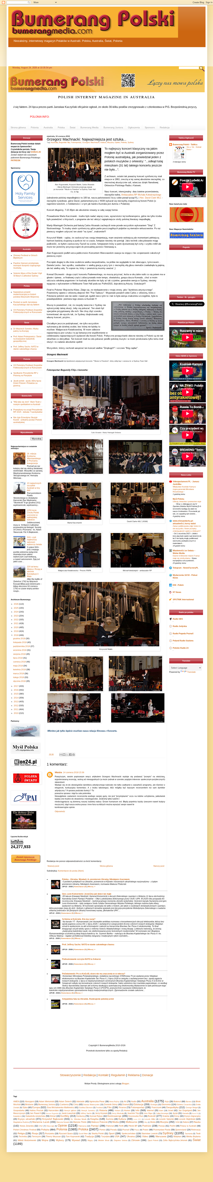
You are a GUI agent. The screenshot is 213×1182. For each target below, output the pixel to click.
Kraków (166, 1116)
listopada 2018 (20, 642)
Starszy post (158, 866)
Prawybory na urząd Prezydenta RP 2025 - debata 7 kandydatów (27, 411)
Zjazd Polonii (153, 1140)
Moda (152, 1122)
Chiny (76, 1104)
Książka (94, 1119)
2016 (16, 690)
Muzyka (110, 142)
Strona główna (18, 127)
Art (125, 1101)
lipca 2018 (18, 658)
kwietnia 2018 (19, 669)
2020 (16, 627)
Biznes (188, 1102)
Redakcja (165, 127)
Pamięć (95, 1125)
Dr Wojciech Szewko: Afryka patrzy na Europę (25, 330)
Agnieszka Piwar (97, 1101)
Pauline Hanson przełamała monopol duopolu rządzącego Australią (26, 265)
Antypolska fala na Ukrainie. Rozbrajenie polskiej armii (88, 999)
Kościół (151, 1116)
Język (175, 1113)
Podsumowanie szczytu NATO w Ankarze (81, 959)
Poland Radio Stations (183, 641)
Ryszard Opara (66, 1133)
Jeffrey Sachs (86, 1113)
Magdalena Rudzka (21, 1122)
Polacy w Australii (188, 1126)
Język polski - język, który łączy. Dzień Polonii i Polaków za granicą (27, 383)
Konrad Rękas (96, 1116)
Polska (61, 127)
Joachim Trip (133, 1113)
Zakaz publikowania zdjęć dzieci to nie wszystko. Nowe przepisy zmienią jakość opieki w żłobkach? (187, 528)
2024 (16, 612)
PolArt (172, 1126)
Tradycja (89, 1136)
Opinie (117, 142)
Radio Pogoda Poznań (183, 633)
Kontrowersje (114, 1116)
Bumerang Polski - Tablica (185, 144)
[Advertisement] (88, 54)
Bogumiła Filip (64, 142)
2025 (16, 608)
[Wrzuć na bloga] (64, 754)
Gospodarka (18, 1110)
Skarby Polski (98, 1133)
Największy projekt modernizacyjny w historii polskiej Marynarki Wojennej (26, 294)
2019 (16, 631)
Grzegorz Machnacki (91, 142)
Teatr (198, 1133)
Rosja (35, 1133)
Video (145, 1136)
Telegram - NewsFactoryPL (185, 568)
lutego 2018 (18, 677)
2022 (16, 619)
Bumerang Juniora (113, 127)
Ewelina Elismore (86, 1107)
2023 (16, 616)
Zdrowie (135, 1140)
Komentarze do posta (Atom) (71, 871)
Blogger (125, 1083)
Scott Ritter (83, 1134)
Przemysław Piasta (161, 1130)
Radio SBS (178, 619)
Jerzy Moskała (118, 1113)
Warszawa (160, 1136)
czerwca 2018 (19, 662)
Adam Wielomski (46, 1101)
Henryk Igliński (70, 1110)
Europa (36, 1107)
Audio (133, 1101)
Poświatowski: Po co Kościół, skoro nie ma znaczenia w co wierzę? (93, 974)
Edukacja (138, 1104)
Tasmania (189, 1134)
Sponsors (150, 127)
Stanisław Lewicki (149, 1133)
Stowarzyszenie (70, 1075)
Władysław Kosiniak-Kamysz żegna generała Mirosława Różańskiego (184, 489)
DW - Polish (178, 585)
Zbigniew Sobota (120, 1140)
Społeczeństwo (128, 1133)
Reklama (134, 1075)
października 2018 (21, 646)
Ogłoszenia (134, 127)
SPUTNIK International (183, 599)
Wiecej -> (91, 886)
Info (137, 1110)
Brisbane (29, 1104)
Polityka (45, 1129)
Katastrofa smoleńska (35, 1116)
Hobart (117, 1110)
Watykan (177, 1136)
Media (115, 1122)
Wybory (60, 1140)
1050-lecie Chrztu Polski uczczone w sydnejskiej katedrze (33, 515)
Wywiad (76, 1140)
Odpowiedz (60, 811)
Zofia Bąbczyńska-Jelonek (175, 1140)
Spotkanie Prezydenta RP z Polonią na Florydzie (25, 374)
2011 (16, 709)
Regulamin (118, 1075)
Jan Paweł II (35, 1113)
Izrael (170, 1110)
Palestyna (82, 1126)
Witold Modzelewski (27, 1140)
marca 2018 (18, 673)
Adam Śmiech (65, 1101)
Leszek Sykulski (166, 1119)
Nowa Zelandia (27, 1126)
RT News (177, 592)
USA (117, 1136)
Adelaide (80, 1101)
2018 (16, 635)
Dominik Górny (110, 1104)
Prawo (145, 1130)
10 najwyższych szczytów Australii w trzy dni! (34, 487)
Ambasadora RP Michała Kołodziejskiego (141, 194)
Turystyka (105, 1136)
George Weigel (192, 1107)
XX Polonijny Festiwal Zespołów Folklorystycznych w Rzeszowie (27, 311)
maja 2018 (18, 666)
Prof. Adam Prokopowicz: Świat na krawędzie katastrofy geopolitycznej (27, 339)
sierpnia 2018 (19, 654)
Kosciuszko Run (135, 1116)
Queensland (180, 1130)
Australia (48, 127)
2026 (16, 604)
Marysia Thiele (80, 1122)
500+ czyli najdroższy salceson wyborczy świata (34, 541)
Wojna (45, 1140)
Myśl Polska (178, 499)
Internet (150, 1110)
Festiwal (99, 1107)
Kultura (103, 142)
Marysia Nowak (62, 1122)
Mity (145, 1122)
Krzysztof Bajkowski (52, 1119)
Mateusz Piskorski (99, 1122)
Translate (191, 672)
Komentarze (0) (80, 886)
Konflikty (64, 1116)
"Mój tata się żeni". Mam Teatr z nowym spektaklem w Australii (27, 403)
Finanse (122, 1107)
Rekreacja (196, 1130)
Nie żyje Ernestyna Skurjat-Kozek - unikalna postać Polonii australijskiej (27, 419)
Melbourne (131, 1122)
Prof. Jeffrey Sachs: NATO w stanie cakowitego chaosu (88, 944)
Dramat (125, 1104)
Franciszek (156, 1107)
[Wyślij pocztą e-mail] (61, 754)
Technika (23, 1136)
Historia (103, 1110)
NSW (177, 1122)
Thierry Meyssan (53, 1136)
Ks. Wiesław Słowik (79, 1119)
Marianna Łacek (40, 1122)
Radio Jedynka (180, 626)
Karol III (195, 1113)
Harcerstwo (53, 1110)
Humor (127, 1110)
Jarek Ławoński (69, 1113)
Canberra (64, 1104)
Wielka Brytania (193, 1136)
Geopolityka (172, 1107)
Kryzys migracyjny (192, 1116)
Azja (167, 1101)
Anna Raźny (114, 1102)
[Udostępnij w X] (67, 754)
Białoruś (177, 1101)
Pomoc (102, 1130)
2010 (16, 713)
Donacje (147, 1075)
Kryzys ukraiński (26, 1119)
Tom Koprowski (73, 1136)
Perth (121, 1126)
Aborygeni (29, 1101)
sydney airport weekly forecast (186, 288)
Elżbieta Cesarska (184, 1105)
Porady (113, 1130)
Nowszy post (53, 866)
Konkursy (80, 1116)
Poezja (161, 1126)
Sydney (131, 142)
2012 (16, 705)
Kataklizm (17, 1116)
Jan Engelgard (185, 1110)
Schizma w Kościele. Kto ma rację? (78, 919)
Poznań (125, 1130)
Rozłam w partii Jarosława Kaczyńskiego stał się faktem (26, 303)
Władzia (58, 772)
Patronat (110, 1126)
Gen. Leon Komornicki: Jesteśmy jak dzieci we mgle (86, 894)
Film (109, 1107)
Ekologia (153, 1105)
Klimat (53, 1116)
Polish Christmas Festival (24, 1130)
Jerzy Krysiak (101, 1113)
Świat (72, 127)
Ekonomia (166, 1104)
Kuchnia (109, 1119)
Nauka (197, 1122)
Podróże (146, 1125)
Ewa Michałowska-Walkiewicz (60, 1107)
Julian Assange (162, 1113)
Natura (186, 1122)
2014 (16, 698)
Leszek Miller (149, 1119)
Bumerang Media (89, 127)
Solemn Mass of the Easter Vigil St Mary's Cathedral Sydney (27, 274)
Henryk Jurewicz (88, 1110)
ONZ (41, 1126)
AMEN (16, 1101)
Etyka (25, 1107)
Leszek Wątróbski (187, 1119)
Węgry (90, 1140)
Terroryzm (36, 1136)
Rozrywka (49, 1133)
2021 (16, 623)
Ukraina (131, 1136)
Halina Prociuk (36, 1110)
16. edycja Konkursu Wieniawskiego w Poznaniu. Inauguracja (34, 458)
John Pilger (148, 1113)
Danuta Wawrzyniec (91, 1105)
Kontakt (103, 1075)
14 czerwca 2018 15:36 (73, 772)
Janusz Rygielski (52, 1113)
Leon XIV (137, 1119)
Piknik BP (132, 1126)
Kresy (176, 1116)
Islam (161, 1110)
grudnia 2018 (19, 638)
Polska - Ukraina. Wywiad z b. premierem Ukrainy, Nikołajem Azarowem (96, 879)
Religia (21, 1133)
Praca (136, 1130)
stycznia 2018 (19, 681)
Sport (111, 1133)
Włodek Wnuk (103, 1140)
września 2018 (20, 650)
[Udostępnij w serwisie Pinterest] (73, 754)
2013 (16, 701)
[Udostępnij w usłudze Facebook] (70, 754)
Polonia (35, 127)
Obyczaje (50, 1126)
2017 (16, 686)
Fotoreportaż (76, 142)
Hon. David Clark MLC (150, 197)
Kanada (186, 1113)
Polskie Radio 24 (181, 648)
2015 (16, 694)
